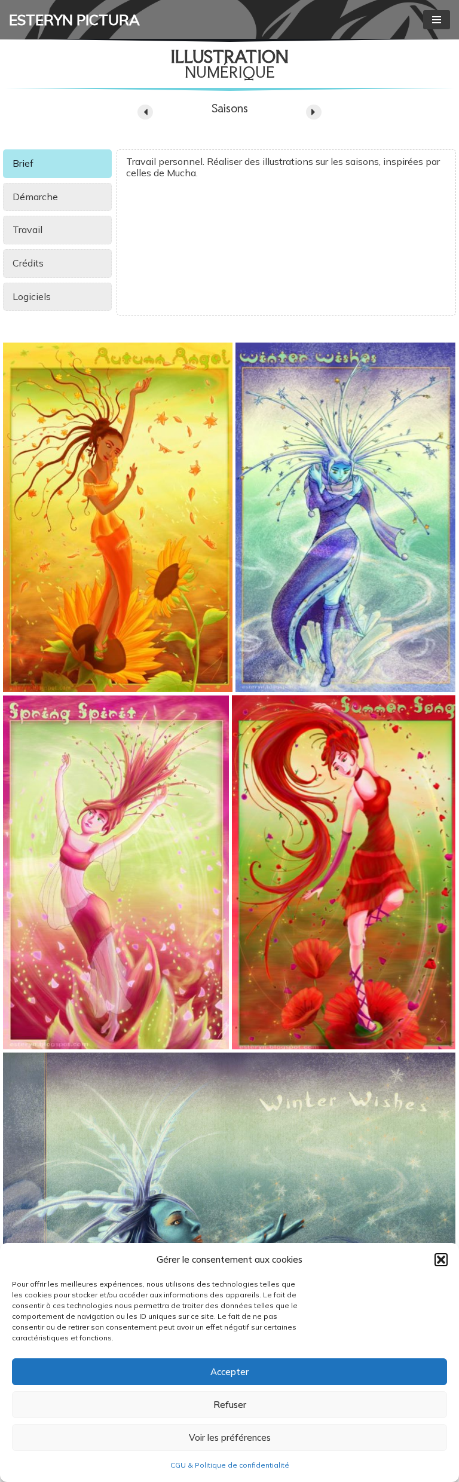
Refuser (229, 1404)
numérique (230, 72)
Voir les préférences (230, 1437)
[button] (441, 1260)
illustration (229, 56)
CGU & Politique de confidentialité (229, 1464)
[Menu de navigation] (436, 19)
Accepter (229, 1371)
